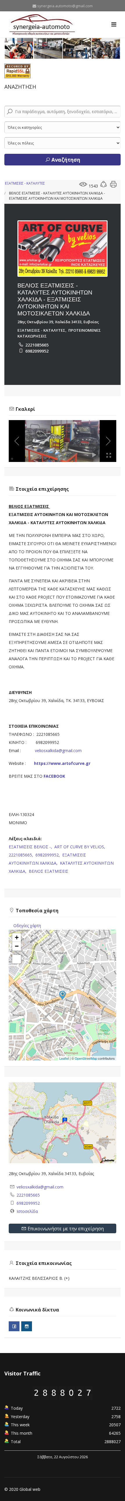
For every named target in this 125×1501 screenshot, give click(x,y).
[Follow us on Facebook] (14, 1326)
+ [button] (17, 937)
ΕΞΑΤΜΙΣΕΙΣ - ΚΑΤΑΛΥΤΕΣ (25, 183)
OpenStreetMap (86, 1058)
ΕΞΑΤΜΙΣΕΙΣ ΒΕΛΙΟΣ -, (31, 846)
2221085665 (37, 345)
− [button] (17, 946)
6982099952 (37, 351)
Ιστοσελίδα (27, 1211)
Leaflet (64, 1058)
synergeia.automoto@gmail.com (65, 5)
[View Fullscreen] (16, 959)
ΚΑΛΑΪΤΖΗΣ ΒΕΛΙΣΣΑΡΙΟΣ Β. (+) (39, 1278)
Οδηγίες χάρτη (27, 925)
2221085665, (21, 855)
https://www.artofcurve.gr (62, 763)
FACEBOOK (53, 776)
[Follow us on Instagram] (26, 1326)
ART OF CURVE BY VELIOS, (80, 846)
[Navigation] (113, 24)
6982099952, (48, 855)
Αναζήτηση (65, 159)
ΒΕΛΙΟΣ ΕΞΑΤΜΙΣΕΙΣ (48, 871)
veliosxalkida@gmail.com (59, 750)
